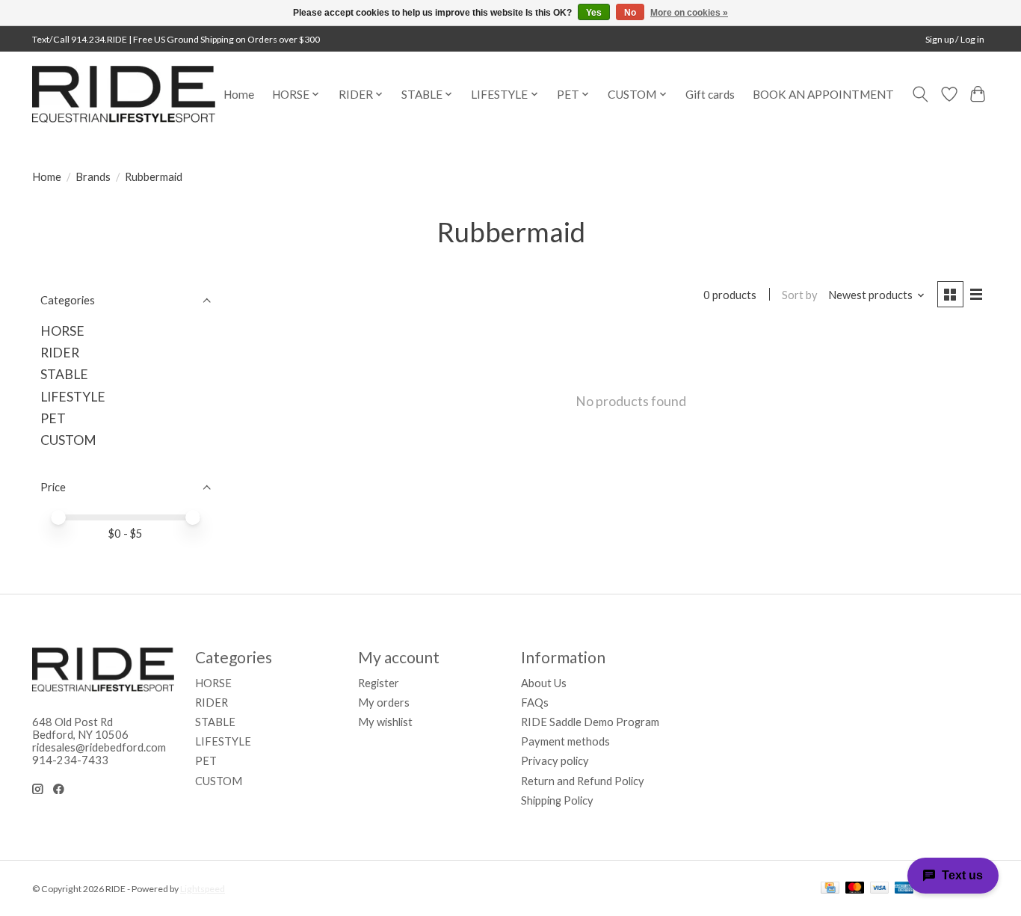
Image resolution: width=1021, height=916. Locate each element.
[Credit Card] (830, 889)
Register (378, 683)
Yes (594, 12)
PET (53, 418)
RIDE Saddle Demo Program (590, 722)
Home (238, 94)
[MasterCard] (855, 889)
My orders (384, 702)
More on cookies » (689, 12)
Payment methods (565, 741)
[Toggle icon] (920, 94)
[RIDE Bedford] (123, 94)
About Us (544, 683)
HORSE (62, 331)
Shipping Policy (557, 800)
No (630, 12)
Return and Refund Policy (582, 781)
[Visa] (879, 889)
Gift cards (710, 94)
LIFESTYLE (72, 397)
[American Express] (904, 889)
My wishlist (385, 722)
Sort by (800, 295)
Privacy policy (555, 760)
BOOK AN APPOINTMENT (823, 94)
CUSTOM (68, 440)
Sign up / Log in (954, 39)
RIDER (59, 352)
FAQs (535, 702)
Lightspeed (202, 888)
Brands (93, 176)
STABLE (64, 374)
